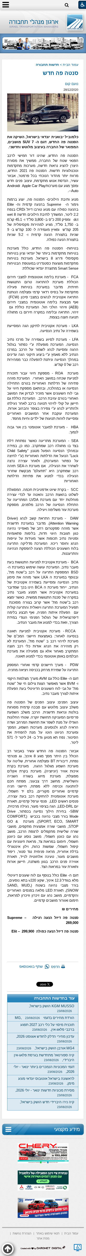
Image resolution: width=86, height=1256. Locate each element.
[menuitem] (71, 1233)
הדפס (55, 967)
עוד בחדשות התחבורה (54, 998)
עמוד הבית (70, 65)
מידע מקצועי (67, 1129)
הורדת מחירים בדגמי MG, (44, 1018)
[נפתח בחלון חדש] (77, 1247)
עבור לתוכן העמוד (43, 14)
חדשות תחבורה (47, 65)
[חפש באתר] (67, 5)
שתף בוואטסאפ (31, 966)
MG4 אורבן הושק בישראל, (45, 1048)
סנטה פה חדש (60, 73)
